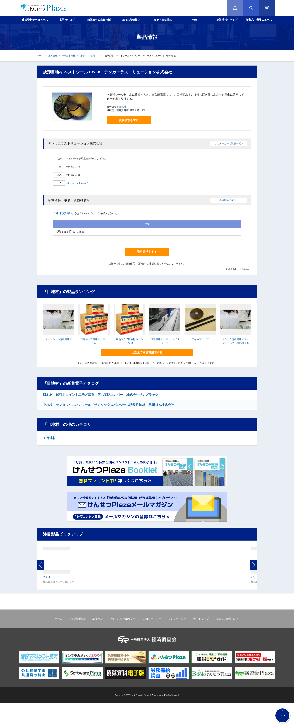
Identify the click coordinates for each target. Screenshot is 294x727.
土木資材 (52, 55)
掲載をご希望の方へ (227, 618)
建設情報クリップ (227, 19)
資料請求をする (129, 120)
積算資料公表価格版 (99, 19)
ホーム (40, 55)
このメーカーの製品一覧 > (228, 143)
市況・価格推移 (163, 19)
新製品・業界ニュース (259, 19)
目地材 (83, 55)
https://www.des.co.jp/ (77, 183)
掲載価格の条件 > (228, 200)
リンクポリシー (177, 618)
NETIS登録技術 (131, 19)
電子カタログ (67, 19)
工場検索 (97, 618)
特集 (195, 19)
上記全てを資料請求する (147, 352)
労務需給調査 (77, 618)
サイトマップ (201, 618)
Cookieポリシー (152, 618)
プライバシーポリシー (123, 618)
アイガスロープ (200, 339)
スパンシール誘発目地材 (58, 339)
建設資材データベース (35, 19)
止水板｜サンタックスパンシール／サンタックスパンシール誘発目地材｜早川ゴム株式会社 (108, 404)
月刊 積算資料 (64, 213)
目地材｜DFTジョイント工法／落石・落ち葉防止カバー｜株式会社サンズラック (100, 394)
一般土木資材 (68, 55)
